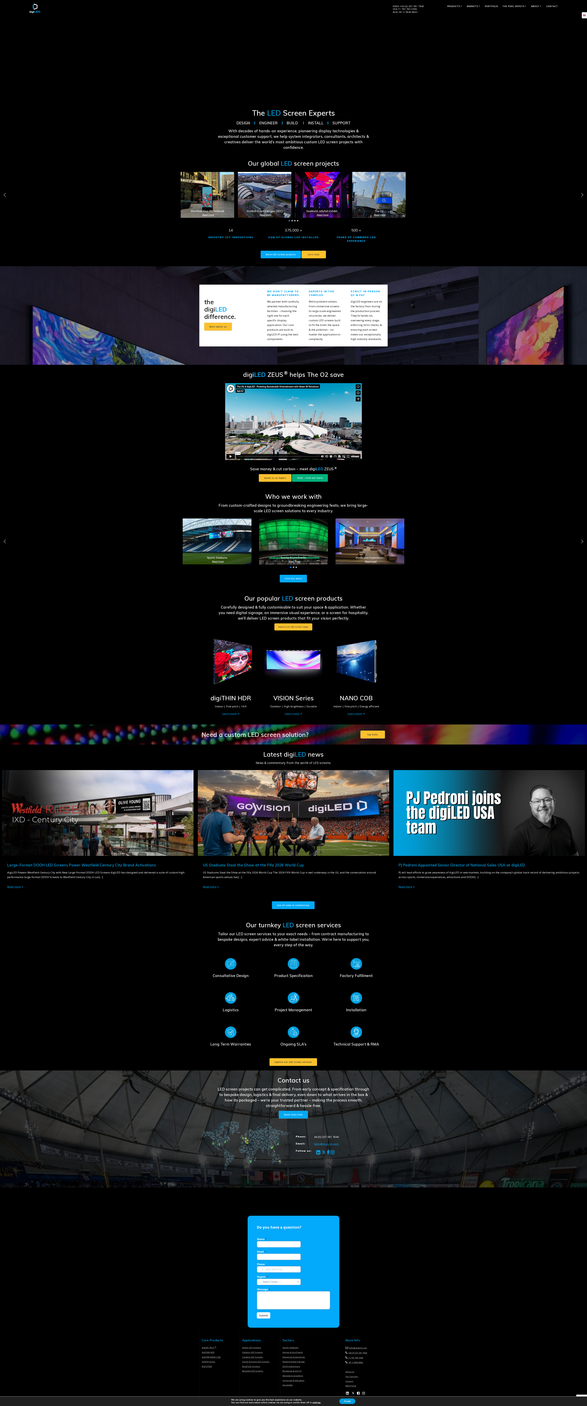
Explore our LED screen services (293, 1062)
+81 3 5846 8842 (355, 1362)
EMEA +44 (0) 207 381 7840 (408, 6)
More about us (218, 326)
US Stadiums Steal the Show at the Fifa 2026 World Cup (253, 865)
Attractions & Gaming (292, 1375)
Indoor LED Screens (251, 1347)
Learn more (229, 713)
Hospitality (287, 1385)
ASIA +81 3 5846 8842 (405, 11)
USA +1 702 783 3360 (405, 8)
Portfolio (491, 6)
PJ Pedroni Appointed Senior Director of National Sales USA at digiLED (462, 865)
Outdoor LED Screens (252, 1352)
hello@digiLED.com (326, 1144)
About (535, 6)
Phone (261, 1264)
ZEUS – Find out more (310, 477)
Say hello (372, 734)
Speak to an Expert (275, 477)
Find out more (293, 578)
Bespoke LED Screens (252, 1371)
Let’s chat (314, 254)
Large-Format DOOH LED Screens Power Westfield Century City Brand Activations (81, 865)
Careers (349, 1381)
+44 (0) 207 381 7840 (357, 1352)
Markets (472, 6)
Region (262, 1276)
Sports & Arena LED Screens (256, 1361)
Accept (347, 1401)
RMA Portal (350, 1385)
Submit (263, 1315)
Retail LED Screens (251, 1366)
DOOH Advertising (291, 1366)
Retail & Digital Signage (293, 1361)
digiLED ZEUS (209, 1347)
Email (261, 1251)
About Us (349, 1371)
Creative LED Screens (252, 1357)
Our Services (351, 1376)
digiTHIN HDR (208, 1352)
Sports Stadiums (290, 1347)
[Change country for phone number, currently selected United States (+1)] (260, 1269)
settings (316, 1402)
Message (263, 1289)
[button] (207, 195)
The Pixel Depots (513, 6)
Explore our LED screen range (293, 627)
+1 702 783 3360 (355, 1357)
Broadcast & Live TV (292, 1371)
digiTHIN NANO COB (211, 1357)
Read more (14, 886)
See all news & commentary (293, 905)
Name (262, 1239)
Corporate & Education (293, 1380)
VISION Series (208, 1361)
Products (453, 6)
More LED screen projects (281, 254)
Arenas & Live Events (292, 1352)
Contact (552, 6)
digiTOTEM (207, 1366)
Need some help (293, 1114)
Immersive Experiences (293, 1357)
